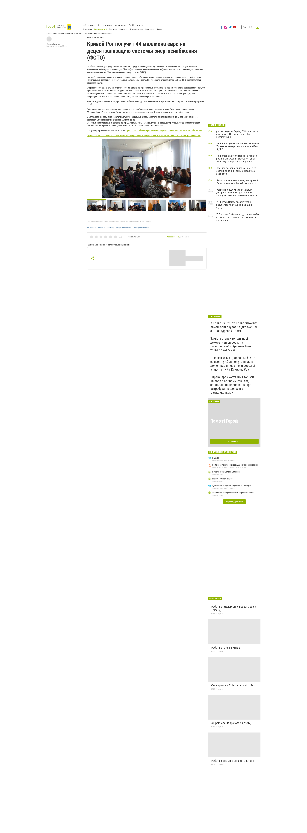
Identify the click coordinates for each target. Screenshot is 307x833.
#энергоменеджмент (124, 227)
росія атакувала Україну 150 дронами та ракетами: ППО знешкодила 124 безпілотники (237, 134)
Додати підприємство (234, 502)
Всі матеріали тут (234, 441)
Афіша (122, 25)
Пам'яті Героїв (224, 421)
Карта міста (123, 29)
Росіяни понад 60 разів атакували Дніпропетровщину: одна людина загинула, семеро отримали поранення (236, 192)
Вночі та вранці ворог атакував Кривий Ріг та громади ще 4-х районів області (237, 182)
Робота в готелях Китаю (225, 647)
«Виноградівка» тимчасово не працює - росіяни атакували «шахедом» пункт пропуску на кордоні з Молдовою (237, 158)
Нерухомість (149, 29)
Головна (49, 33)
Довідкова (113, 29)
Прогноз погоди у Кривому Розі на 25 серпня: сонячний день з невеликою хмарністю (236, 171)
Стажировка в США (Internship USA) (233, 685)
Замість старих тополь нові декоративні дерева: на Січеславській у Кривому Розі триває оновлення (230, 344)
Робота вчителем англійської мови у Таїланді (233, 608)
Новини (90, 25)
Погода (159, 29)
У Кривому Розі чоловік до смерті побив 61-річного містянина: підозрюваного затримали (238, 217)
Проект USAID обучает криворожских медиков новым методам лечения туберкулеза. (164, 130)
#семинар (110, 227)
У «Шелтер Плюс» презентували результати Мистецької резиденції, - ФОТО (235, 205)
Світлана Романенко (54, 44)
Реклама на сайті (100, 29)
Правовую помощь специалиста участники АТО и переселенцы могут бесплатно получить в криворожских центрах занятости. (144, 135)
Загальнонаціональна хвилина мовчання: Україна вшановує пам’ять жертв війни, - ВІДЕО (238, 146)
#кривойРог (91, 227)
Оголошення (87, 29)
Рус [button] (244, 27)
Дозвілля (137, 25)
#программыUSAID (141, 227)
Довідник (106, 25)
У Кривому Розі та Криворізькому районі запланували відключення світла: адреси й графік (233, 327)
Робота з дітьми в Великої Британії (232, 760)
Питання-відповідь (136, 29)
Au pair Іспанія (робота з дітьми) (231, 723)
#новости (101, 227)
